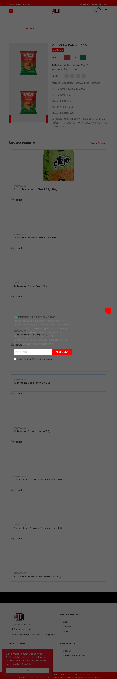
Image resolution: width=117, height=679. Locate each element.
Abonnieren (62, 351)
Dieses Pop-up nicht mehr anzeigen (35, 359)
